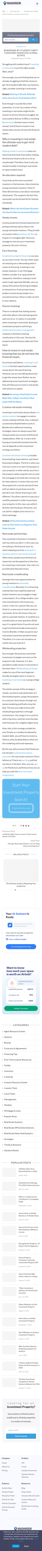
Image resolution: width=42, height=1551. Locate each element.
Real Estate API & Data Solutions (19, 1127)
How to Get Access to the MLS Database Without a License (28, 1229)
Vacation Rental (11, 1150)
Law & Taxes (9, 1093)
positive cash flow (27, 234)
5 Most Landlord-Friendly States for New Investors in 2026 (29, 1365)
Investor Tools (10, 1088)
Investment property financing (16, 256)
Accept (15, 1546)
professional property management (18, 330)
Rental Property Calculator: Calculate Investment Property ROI (28, 1260)
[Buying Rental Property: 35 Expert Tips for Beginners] (9, 1247)
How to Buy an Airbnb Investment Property (27, 1319)
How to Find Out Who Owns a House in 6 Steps (28, 1275)
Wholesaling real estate (27, 668)
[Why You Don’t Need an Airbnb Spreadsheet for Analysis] (9, 1349)
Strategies (9, 1139)
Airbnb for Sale (8, 1499)
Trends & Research (12, 1144)
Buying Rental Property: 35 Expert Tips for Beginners (29, 1244)
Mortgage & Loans (12, 1110)
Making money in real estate (15, 151)
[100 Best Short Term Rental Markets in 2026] (9, 1172)
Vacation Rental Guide (30, 1496)
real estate (9, 122)
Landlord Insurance (29, 1470)
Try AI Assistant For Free (21, 946)
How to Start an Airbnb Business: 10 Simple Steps (29, 1214)
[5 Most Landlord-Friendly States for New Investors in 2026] (9, 1366)
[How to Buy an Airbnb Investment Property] (9, 1321)
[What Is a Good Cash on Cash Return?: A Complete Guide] (9, 1200)
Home (4, 1463)
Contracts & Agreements (15, 1048)
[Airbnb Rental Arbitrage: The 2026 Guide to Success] (9, 1186)
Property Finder (8, 1496)
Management (10, 1099)
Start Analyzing (21, 1436)
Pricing (4, 1470)
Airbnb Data (7, 1488)
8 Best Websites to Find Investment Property (28, 1305)
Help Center (26, 1492)
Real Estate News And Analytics (18, 1133)
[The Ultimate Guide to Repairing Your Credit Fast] (21, 870)
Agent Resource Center (14, 1031)
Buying (7, 1042)
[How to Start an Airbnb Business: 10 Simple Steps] (9, 1216)
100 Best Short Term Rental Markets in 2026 (28, 1170)
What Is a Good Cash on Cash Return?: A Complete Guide (29, 1199)
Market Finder (7, 1492)
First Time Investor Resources (17, 1059)
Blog (3, 11)
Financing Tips (15, 11)
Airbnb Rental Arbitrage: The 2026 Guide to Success (29, 1184)
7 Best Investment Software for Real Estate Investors (28, 1290)
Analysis (8, 1037)
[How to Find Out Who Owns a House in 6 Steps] (9, 1277)
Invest (23, 1466)
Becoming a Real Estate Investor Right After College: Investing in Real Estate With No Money (20, 398)
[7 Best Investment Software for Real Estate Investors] (9, 1291)
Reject (26, 1546)
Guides (7, 1065)
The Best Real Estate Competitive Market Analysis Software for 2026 (29, 1381)
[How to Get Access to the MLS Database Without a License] (9, 1230)
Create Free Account (21, 808)
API (22, 1463)
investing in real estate (12, 679)
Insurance (8, 1071)
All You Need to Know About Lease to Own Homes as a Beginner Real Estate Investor (19, 525)
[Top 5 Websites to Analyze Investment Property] (9, 1335)
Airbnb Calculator (21, 1008)
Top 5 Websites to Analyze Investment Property (29, 1333)
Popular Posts (10, 1116)
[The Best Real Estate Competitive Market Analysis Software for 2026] (9, 1382)
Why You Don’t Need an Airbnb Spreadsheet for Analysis (28, 1348)
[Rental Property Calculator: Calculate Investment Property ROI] (9, 1261)
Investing (8, 1076)
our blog (25, 760)
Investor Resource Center (15, 1082)
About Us (6, 1466)
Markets (8, 1105)
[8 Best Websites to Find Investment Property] (9, 1307)
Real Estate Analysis (13, 1122)
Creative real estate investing (15, 455)
